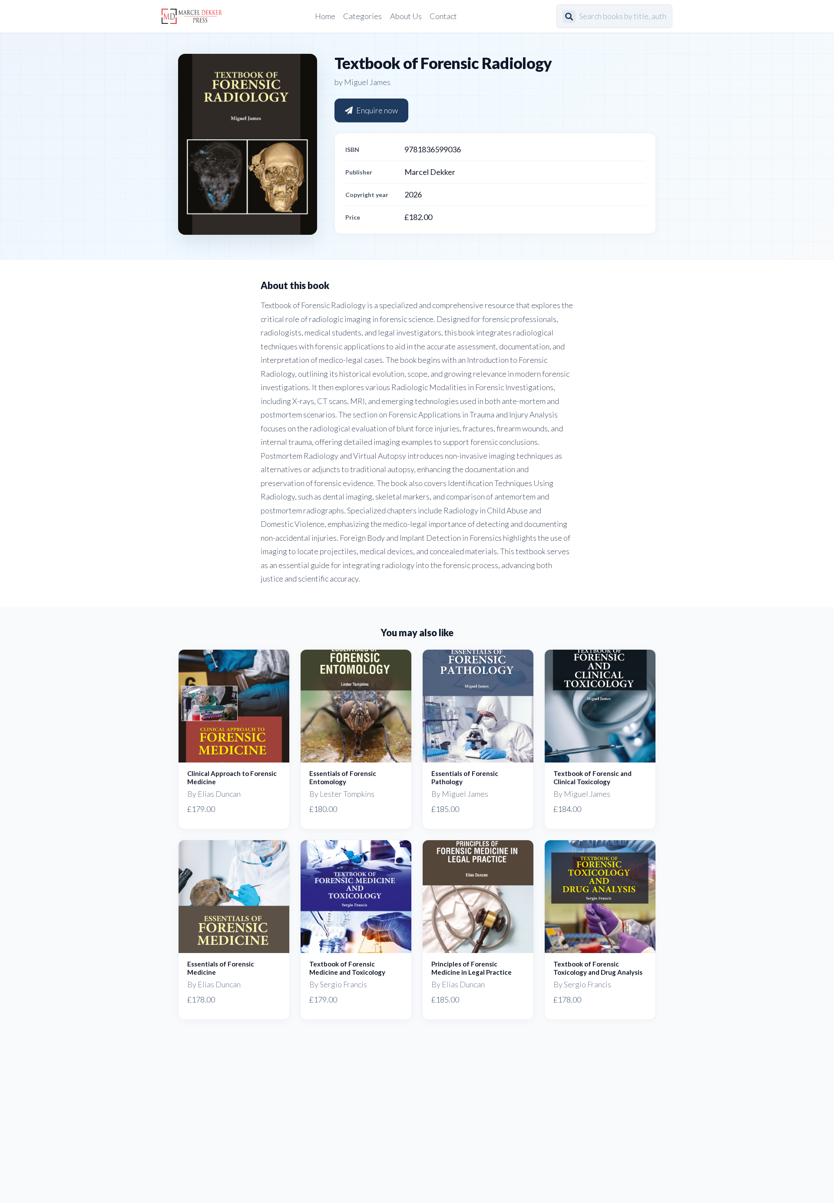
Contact (443, 16)
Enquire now (377, 110)
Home (325, 16)
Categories (362, 16)
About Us (406, 16)
